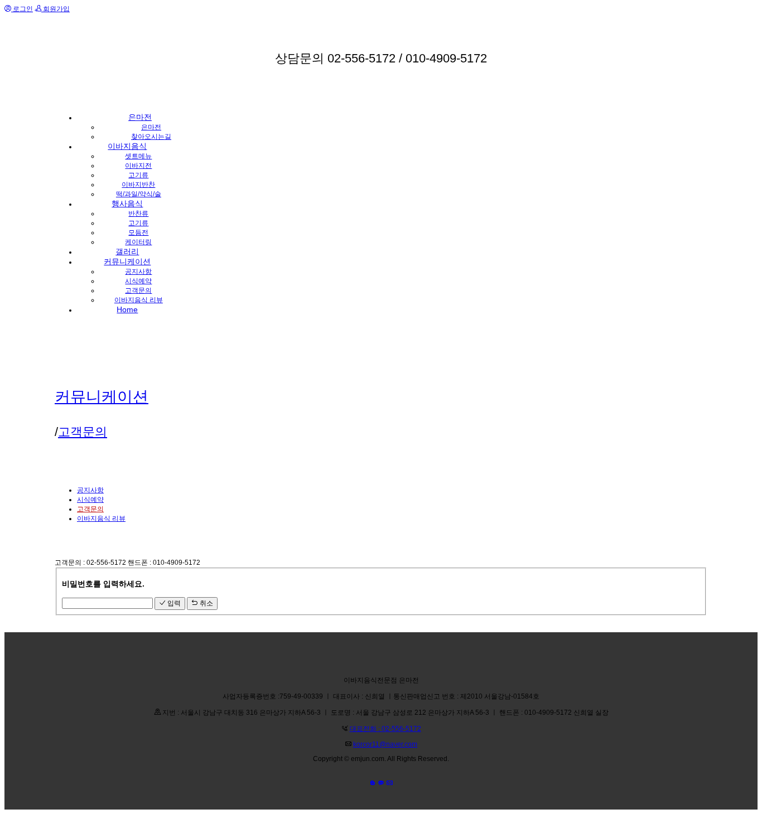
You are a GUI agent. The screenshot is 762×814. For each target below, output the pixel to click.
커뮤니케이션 (101, 396)
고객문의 (138, 290)
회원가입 (55, 9)
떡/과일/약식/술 (138, 194)
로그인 (22, 9)
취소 (205, 603)
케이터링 (138, 242)
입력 (173, 603)
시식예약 (138, 281)
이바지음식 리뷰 (138, 300)
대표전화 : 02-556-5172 (385, 729)
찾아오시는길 (151, 136)
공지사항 (138, 271)
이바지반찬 (138, 184)
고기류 (138, 175)
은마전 (151, 127)
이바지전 (138, 165)
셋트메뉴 (138, 156)
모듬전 (138, 232)
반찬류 (138, 213)
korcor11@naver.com (385, 744)
